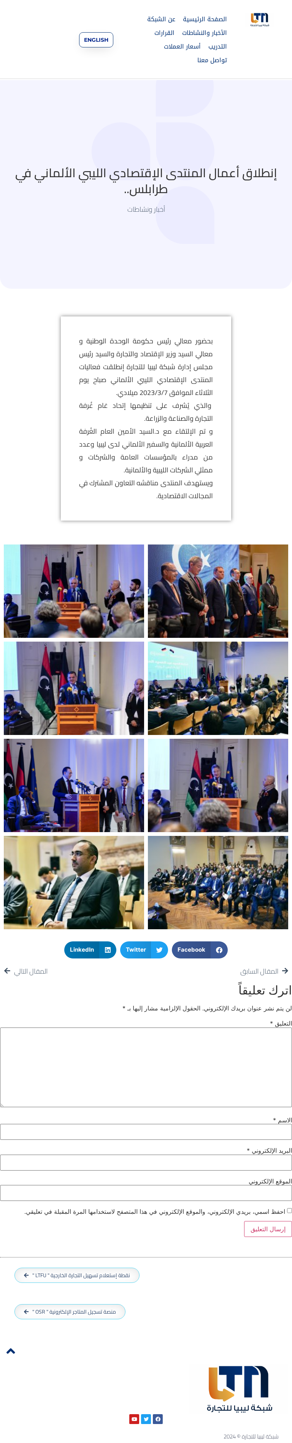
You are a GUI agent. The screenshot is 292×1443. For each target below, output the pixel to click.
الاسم (282, 1120)
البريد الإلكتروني (269, 1150)
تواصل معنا (212, 60)
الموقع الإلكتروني (270, 1181)
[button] (200, 949)
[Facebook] (158, 1419)
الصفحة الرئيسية (205, 19)
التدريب (217, 46)
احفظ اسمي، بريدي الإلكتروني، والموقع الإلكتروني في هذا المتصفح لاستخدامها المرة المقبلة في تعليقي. (154, 1212)
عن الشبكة (161, 19)
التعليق (281, 1023)
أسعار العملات (182, 46)
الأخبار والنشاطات (204, 33)
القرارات (164, 33)
